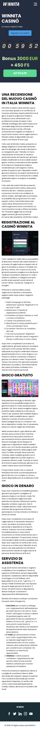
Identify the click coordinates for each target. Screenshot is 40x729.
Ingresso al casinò (20, 33)
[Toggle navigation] (35, 4)
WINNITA (32, 725)
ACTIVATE (20, 73)
